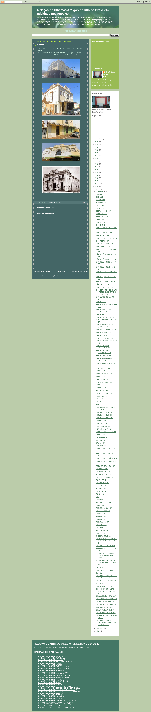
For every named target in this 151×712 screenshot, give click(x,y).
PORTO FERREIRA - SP (104, 477)
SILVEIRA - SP (101, 205)
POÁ (97, 497)
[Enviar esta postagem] (84, 202)
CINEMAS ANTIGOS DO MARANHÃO (51, 693)
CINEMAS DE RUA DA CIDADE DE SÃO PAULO (55, 707)
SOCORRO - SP (101, 202)
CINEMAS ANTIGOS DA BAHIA (49, 656)
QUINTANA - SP (101, 437)
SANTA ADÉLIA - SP (103, 368)
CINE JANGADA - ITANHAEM (106, 599)
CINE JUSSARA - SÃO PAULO (107, 596)
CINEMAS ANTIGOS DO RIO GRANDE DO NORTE (56, 700)
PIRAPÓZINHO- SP (103, 511)
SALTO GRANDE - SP (104, 371)
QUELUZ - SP (101, 440)
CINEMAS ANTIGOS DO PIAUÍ (49, 699)
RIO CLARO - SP (102, 396)
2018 (97, 164)
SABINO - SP (101, 385)
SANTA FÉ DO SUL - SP (104, 338)
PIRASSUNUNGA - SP (104, 508)
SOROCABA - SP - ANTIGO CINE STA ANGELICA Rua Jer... (106, 562)
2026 (97, 142)
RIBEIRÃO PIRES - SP (104, 415)
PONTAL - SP (101, 486)
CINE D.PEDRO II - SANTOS (106, 581)
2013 (97, 178)
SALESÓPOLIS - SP (103, 379)
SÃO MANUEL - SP (103, 247)
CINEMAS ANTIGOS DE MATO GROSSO (52, 667)
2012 (97, 181)
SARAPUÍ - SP (101, 219)
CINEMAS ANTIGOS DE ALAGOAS (50, 660)
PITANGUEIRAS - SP (103, 502)
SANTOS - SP (101, 302)
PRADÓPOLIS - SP (103, 472)
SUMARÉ (99, 197)
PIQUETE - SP (101, 528)
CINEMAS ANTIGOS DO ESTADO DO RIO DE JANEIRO (58, 688)
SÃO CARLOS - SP (103, 284)
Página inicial (60, 271)
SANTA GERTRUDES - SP (105, 335)
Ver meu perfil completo (103, 85)
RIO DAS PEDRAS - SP (104, 393)
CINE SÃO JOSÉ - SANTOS (106, 570)
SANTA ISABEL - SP (103, 332)
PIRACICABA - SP (102, 522)
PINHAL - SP (100, 533)
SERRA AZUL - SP (102, 216)
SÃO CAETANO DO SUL (104, 287)
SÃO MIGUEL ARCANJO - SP (106, 244)
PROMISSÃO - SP (102, 446)
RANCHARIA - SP (102, 435)
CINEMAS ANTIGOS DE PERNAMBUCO (52, 672)
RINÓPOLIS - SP (102, 399)
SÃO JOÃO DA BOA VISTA (105, 281)
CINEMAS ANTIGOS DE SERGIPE (50, 679)
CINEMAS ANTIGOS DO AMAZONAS (51, 684)
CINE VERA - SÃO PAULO (105, 546)
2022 (97, 153)
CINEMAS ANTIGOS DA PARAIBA (50, 658)
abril (98, 631)
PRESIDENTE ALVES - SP (105, 466)
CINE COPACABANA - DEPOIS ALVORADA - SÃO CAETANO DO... (106, 623)
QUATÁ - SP (100, 443)
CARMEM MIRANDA (103, 536)
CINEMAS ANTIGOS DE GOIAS (49, 663)
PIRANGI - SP (101, 514)
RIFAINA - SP (101, 404)
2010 (97, 186)
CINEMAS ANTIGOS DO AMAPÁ (49, 683)
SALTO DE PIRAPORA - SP (106, 374)
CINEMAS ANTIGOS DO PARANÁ (50, 697)
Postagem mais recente (41, 271)
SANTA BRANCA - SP (103, 355)
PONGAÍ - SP (101, 488)
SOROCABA (100, 200)
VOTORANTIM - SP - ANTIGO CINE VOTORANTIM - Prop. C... (106, 541)
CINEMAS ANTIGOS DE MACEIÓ (50, 665)
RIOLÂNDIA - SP (102, 390)
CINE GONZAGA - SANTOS (106, 613)
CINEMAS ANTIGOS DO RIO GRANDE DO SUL (55, 702)
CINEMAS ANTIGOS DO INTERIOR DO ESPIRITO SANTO (59, 691)
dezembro (100, 192)
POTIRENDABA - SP (103, 474)
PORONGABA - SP (102, 483)
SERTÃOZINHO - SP (103, 211)
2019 (97, 161)
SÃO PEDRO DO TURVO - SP (106, 238)
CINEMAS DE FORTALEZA (47, 706)
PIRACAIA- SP (101, 525)
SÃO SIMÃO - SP (102, 225)
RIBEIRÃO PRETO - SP (104, 412)
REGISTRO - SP (102, 423)
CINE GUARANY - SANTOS (106, 610)
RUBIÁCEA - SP (101, 388)
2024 (97, 147)
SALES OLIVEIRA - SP (104, 382)
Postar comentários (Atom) (49, 276)
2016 (97, 170)
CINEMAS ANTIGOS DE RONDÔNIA (51, 674)
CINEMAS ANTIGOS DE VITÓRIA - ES (51, 681)
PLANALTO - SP (102, 500)
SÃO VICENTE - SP (103, 222)
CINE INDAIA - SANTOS (104, 607)
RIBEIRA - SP (101, 421)
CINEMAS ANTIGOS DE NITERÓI (50, 670)
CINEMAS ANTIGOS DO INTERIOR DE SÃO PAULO (56, 690)
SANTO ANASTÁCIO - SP (105, 317)
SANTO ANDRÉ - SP (103, 314)
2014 (97, 175)
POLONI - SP (100, 494)
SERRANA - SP (101, 214)
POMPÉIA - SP (101, 491)
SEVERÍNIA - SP (102, 208)
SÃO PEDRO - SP (102, 241)
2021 (97, 156)
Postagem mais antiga (80, 271)
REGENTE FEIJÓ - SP (104, 429)
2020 (97, 158)
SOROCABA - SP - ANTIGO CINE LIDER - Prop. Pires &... (106, 591)
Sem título (99, 567)
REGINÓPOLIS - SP (103, 426)
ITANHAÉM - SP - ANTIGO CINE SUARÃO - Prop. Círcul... (105, 556)
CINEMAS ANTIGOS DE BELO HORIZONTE (53, 661)
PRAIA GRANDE (102, 469)
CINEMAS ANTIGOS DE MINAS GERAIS (52, 669)
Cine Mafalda (110, 72)
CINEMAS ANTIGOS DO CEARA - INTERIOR (54, 686)
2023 (97, 150)
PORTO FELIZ (101, 480)
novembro (100, 628)
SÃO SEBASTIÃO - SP (104, 233)
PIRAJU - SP (100, 519)
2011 (97, 184)
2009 (97, 189)
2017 (97, 167)
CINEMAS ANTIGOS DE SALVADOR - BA (52, 676)
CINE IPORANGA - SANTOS (106, 604)
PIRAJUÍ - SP (101, 516)
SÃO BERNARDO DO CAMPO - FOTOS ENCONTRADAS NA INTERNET (106, 292)
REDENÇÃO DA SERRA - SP (106, 432)
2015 (97, 172)
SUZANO (99, 194)
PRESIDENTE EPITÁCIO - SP (106, 458)
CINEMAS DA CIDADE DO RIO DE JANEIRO (54, 704)
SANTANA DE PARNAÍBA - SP (106, 330)
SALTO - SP (100, 376)
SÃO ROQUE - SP (102, 235)
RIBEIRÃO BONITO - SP (104, 418)
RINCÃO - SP (101, 402)
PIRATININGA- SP (102, 505)
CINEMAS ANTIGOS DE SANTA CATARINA (53, 677)
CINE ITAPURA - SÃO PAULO (106, 602)
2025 (97, 144)
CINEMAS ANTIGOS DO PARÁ (49, 695)
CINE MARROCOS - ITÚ (104, 586)
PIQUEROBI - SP (102, 530)
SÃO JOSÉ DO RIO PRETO (106, 259)
